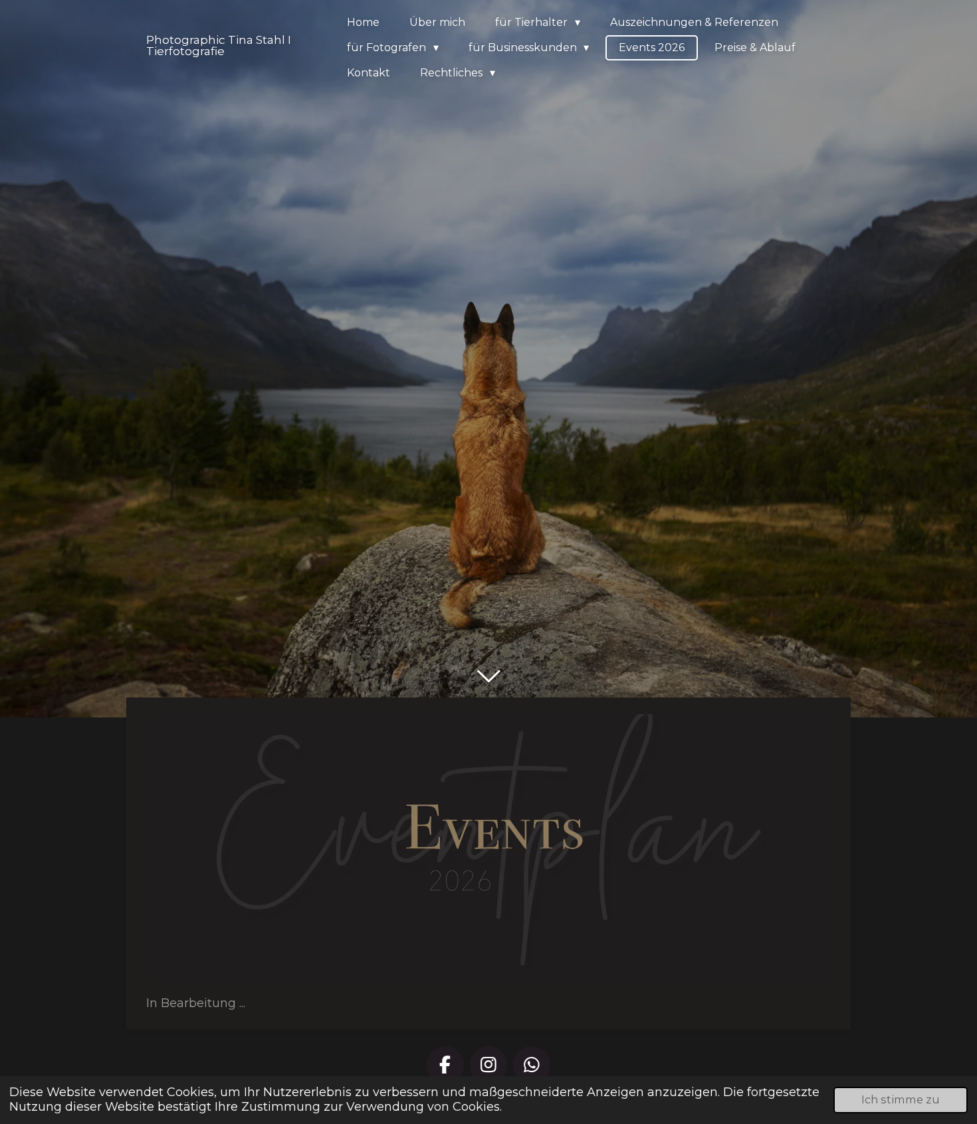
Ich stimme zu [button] (900, 1099)
